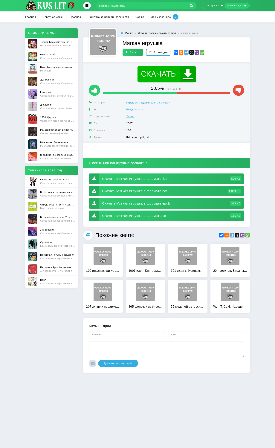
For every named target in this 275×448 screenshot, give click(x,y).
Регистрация (212, 5)
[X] (191, 52)
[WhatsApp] (202, 52)
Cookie (139, 16)
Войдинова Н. (135, 109)
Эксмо (130, 116)
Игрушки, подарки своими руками (148, 102)
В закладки (160, 52)
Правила (75, 16)
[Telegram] (186, 52)
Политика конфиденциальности (108, 16)
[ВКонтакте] (176, 52)
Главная (30, 16)
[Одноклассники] (181, 52)
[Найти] (191, 5)
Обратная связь (52, 16)
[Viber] (197, 52)
